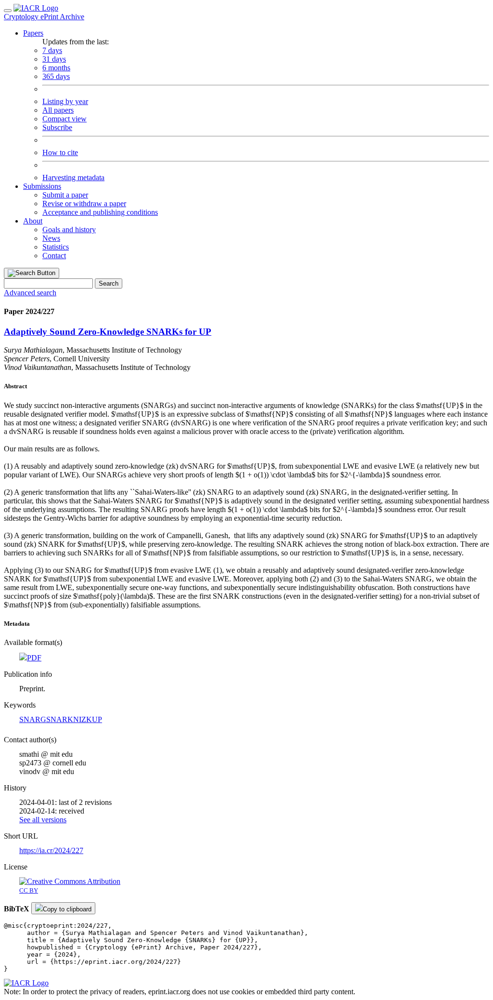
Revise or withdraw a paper (84, 203)
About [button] (32, 221)
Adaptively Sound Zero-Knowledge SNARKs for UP (107, 332)
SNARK (59, 719)
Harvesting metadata (73, 177)
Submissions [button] (42, 186)
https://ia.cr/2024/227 (51, 850)
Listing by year (65, 101)
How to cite (60, 152)
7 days (52, 50)
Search (108, 283)
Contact (54, 255)
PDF (34, 658)
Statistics (55, 247)
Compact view (64, 119)
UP (97, 719)
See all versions (42, 820)
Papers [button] (33, 33)
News (51, 238)
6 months (56, 68)
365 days (56, 76)
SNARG (32, 719)
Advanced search (30, 293)
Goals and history (69, 229)
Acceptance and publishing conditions (100, 212)
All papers (58, 110)
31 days (54, 59)
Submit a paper (65, 195)
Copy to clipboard (67, 909)
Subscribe (57, 127)
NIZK (82, 719)
